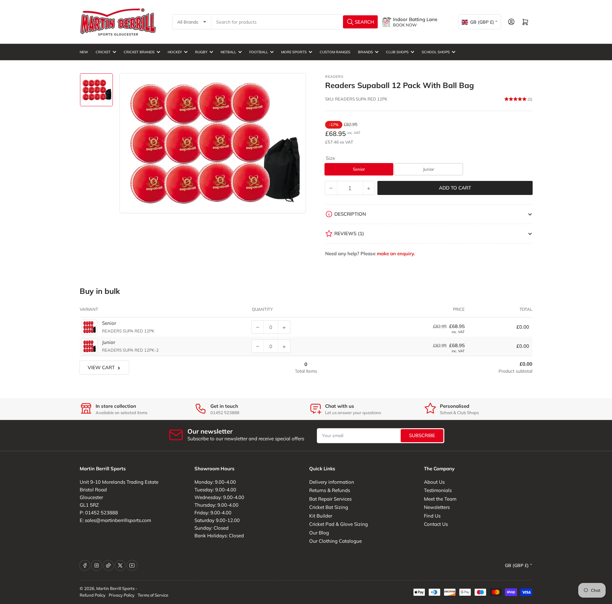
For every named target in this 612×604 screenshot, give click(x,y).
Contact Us (436, 524)
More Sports (294, 52)
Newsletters (437, 507)
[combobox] (295, 21)
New (84, 52)
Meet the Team (440, 499)
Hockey (175, 52)
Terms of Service (153, 595)
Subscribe (422, 435)
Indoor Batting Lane (415, 19)
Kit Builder (320, 516)
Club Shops (397, 52)
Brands (365, 52)
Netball (228, 52)
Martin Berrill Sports (115, 588)
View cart (101, 367)
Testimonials (438, 490)
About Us (434, 482)
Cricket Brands (139, 52)
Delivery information (331, 482)
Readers (334, 76)
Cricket (103, 52)
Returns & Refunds (329, 490)
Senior (359, 169)
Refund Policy (93, 595)
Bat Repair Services (330, 499)
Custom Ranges (335, 52)
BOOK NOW (405, 24)
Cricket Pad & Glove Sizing (338, 524)
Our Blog (319, 533)
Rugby (201, 52)
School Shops (436, 52)
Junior (428, 169)
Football (258, 52)
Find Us (432, 516)
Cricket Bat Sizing (328, 507)
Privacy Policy (122, 595)
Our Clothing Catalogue (335, 541)
